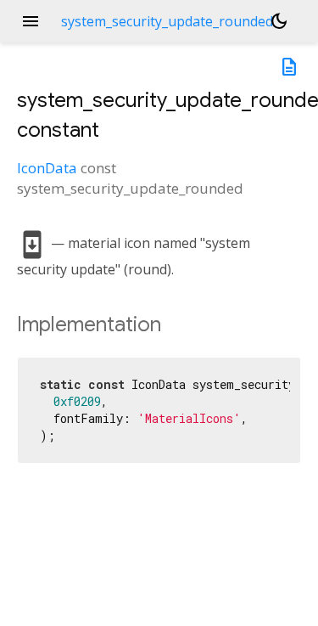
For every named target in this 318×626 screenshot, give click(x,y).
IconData (47, 168)
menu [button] (30, 21)
